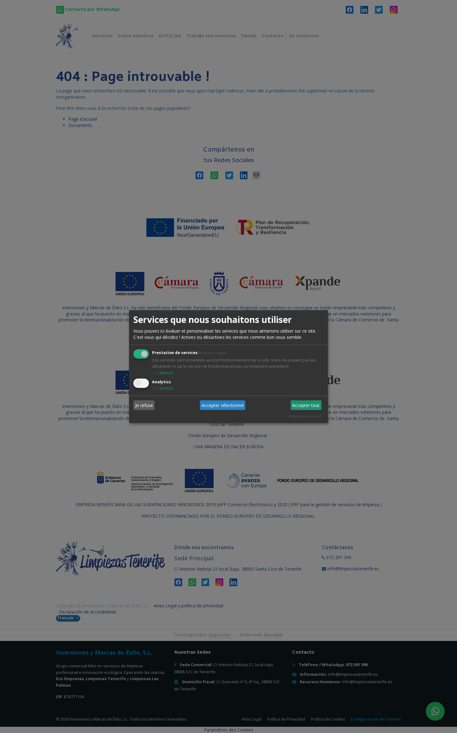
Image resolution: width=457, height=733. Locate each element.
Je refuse (144, 405)
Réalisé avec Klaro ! (305, 416)
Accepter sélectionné (223, 405)
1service (162, 372)
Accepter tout (306, 405)
